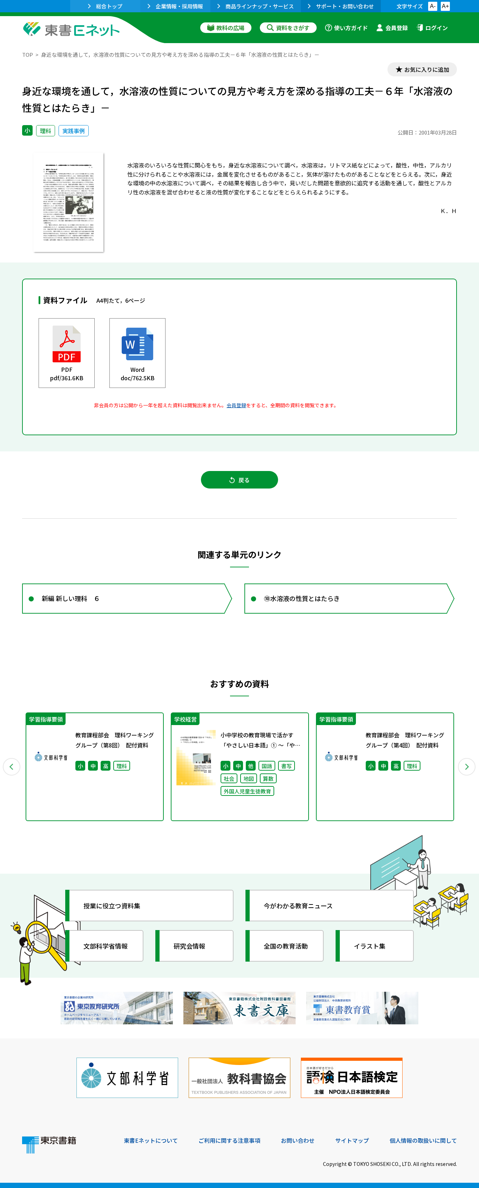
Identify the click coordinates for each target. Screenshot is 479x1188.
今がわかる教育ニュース (298, 905)
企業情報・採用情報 (179, 6)
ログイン (436, 27)
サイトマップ (352, 1140)
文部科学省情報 (105, 945)
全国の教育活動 (286, 945)
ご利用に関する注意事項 (229, 1140)
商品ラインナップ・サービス (259, 6)
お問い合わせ (298, 1140)
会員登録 (396, 27)
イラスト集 (369, 945)
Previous (12, 767)
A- (433, 6)
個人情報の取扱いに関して (423, 1140)
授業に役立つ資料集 (111, 905)
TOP (27, 54)
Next (467, 767)
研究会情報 (189, 945)
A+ (445, 6)
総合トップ (109, 6)
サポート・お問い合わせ (345, 6)
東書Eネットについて (151, 1140)
